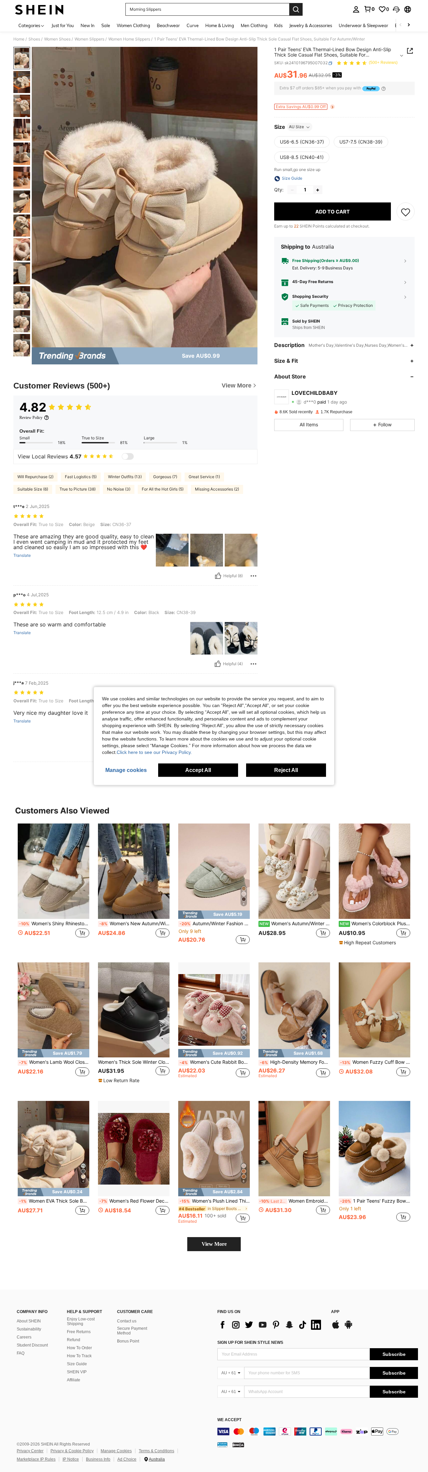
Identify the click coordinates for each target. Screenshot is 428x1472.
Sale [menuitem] (105, 25)
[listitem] (53, 887)
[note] (214, 915)
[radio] (302, 142)
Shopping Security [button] (310, 296)
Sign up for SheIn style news (250, 1342)
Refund (73, 1339)
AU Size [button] (296, 126)
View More (214, 1244)
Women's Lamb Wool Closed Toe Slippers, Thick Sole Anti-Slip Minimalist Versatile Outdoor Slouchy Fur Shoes (54, 1062)
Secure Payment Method (132, 1330)
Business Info (98, 1459)
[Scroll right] (408, 25)
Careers (24, 1337)
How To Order (79, 1348)
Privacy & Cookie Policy (72, 1451)
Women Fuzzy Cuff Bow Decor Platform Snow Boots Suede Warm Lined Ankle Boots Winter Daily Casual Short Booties (375, 1062)
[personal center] (356, 9)
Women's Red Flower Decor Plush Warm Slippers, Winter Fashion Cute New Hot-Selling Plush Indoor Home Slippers (134, 1201)
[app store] (335, 1327)
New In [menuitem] (88, 25)
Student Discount (32, 1345)
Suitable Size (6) (32, 489)
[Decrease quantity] (292, 190)
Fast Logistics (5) (81, 476)
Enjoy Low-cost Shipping (81, 1321)
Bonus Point (128, 1341)
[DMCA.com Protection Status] (238, 1444)
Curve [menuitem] (193, 25)
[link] (369, 9)
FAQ (20, 1353)
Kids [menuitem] (278, 25)
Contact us (126, 1321)
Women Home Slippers (129, 39)
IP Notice (71, 1459)
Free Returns (79, 1331)
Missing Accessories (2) (217, 489)
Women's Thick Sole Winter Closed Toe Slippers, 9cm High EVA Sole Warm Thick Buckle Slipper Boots (134, 1062)
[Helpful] (218, 576)
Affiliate (73, 1380)
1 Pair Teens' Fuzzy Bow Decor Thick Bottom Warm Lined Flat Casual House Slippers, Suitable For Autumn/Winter (375, 1201)
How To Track (79, 1356)
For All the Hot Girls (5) (163, 489)
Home (18, 39)
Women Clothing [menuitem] (133, 25)
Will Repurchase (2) (35, 476)
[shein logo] (39, 9)
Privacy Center (30, 1451)
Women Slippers (89, 39)
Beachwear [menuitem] (168, 25)
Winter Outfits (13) (125, 476)
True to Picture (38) (78, 489)
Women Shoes (57, 39)
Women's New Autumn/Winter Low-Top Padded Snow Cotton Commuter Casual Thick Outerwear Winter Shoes (134, 923)
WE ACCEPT (229, 1420)
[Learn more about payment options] (383, 88)
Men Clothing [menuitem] (254, 25)
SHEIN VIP (77, 1372)
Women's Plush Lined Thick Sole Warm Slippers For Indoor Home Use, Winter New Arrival (215, 1201)
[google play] (348, 1327)
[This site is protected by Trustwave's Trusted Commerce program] (222, 1444)
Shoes (34, 39)
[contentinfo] (317, 1431)
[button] (396, 9)
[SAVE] (406, 212)
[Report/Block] (253, 576)
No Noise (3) (118, 489)
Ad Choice (126, 1459)
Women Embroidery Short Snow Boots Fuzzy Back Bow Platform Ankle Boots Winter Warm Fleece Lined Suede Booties (294, 1201)
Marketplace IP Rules (36, 1459)
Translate (22, 555)
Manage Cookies (116, 1451)
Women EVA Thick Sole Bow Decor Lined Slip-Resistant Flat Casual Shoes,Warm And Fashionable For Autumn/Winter (54, 1201)
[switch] (128, 456)
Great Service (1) (204, 476)
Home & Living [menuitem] (219, 25)
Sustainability (29, 1329)
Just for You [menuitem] (62, 25)
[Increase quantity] (317, 190)
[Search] (296, 9)
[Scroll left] (400, 25)
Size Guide (77, 1364)
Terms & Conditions (156, 1451)
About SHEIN (29, 1321)
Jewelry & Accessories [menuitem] (310, 25)
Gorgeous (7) (165, 476)
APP (335, 1312)
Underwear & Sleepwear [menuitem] (363, 25)
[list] (270, 1325)
